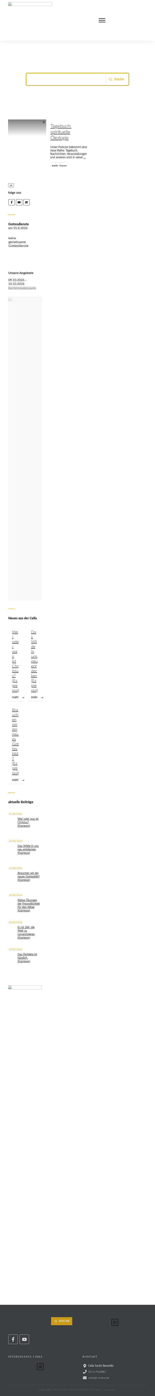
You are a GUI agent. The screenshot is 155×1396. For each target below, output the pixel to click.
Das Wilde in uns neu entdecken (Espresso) (34, 664)
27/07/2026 (15, 949)
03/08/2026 (15, 922)
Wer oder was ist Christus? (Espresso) (15, 664)
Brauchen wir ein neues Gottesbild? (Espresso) (15, 745)
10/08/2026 (15, 895)
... (85, 157)
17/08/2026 (15, 868)
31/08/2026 (15, 813)
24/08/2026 (15, 841)
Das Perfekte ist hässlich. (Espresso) (27, 958)
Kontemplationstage (22, 287)
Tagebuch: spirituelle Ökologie (60, 132)
